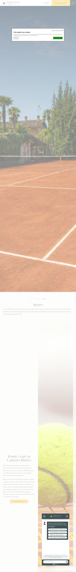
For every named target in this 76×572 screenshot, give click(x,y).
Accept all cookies (58, 37)
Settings (16, 37)
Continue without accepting (57, 30)
